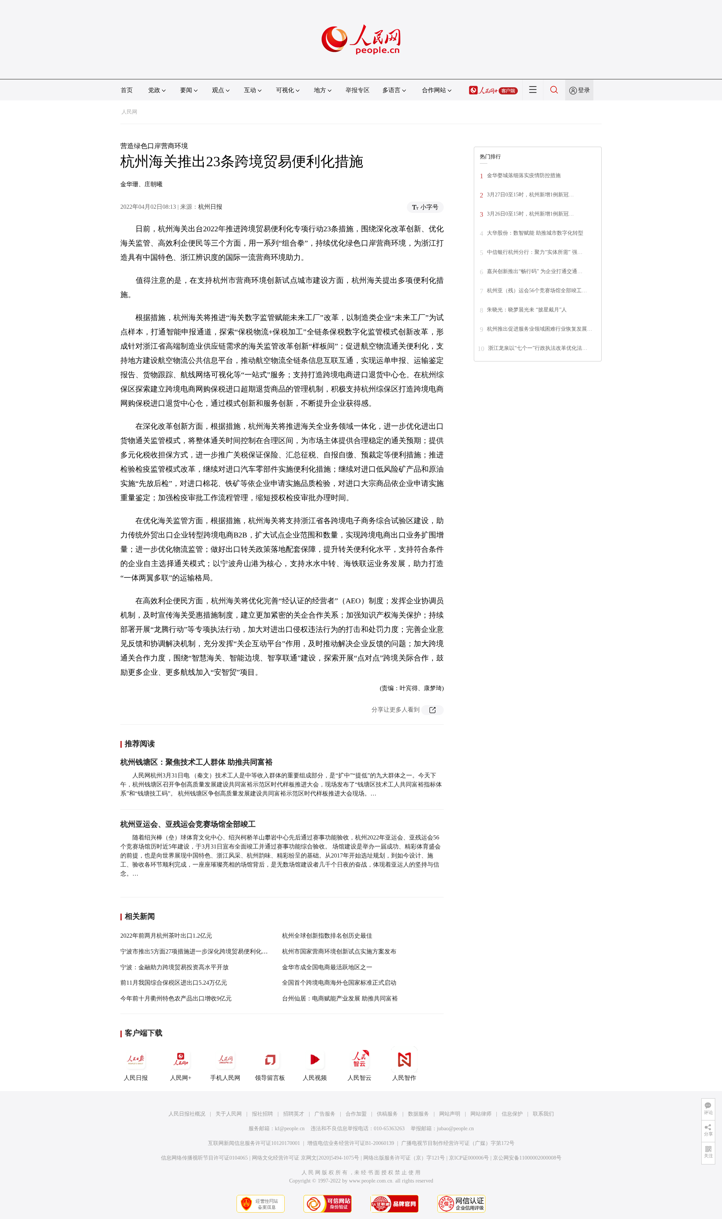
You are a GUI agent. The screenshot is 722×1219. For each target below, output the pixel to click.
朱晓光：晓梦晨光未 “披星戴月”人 (527, 310)
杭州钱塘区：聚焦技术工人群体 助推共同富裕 (196, 762)
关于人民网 (228, 1114)
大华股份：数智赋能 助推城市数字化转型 (535, 233)
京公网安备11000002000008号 (527, 1158)
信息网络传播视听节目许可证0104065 (204, 1158)
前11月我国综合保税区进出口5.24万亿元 (173, 982)
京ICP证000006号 (469, 1158)
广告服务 (324, 1114)
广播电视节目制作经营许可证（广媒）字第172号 (457, 1143)
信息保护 (512, 1114)
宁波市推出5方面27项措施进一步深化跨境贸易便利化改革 (197, 951)
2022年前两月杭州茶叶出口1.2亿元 (166, 935)
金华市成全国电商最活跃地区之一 (327, 967)
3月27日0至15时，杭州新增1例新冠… (530, 194)
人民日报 (136, 1078)
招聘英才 (293, 1114)
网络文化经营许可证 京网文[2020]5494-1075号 (305, 1158)
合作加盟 (356, 1114)
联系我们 (543, 1114)
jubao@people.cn (455, 1128)
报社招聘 (262, 1114)
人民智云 (359, 1078)
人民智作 (404, 1078)
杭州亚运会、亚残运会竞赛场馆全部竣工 (188, 824)
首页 (127, 90)
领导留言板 (270, 1078)
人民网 (129, 112)
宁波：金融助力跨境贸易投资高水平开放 (174, 967)
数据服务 (418, 1114)
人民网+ (180, 1078)
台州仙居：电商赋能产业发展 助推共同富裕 (340, 998)
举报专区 (358, 90)
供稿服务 (387, 1114)
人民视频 (315, 1078)
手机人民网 (225, 1078)
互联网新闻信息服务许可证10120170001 (254, 1143)
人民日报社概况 (186, 1114)
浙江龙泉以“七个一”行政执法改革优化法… (537, 348)
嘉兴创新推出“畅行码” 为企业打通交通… (534, 271)
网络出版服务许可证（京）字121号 (404, 1158)
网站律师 (480, 1114)
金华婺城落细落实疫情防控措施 (524, 175)
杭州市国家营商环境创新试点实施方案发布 (339, 951)
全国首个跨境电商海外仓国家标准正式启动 (339, 982)
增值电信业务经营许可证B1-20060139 (350, 1143)
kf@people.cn (290, 1128)
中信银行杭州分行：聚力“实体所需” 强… (534, 252)
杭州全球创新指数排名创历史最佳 (327, 935)
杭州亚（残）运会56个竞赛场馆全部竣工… (537, 290)
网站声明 (449, 1114)
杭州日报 (210, 206)
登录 (584, 90)
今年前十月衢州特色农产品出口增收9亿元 (176, 998)
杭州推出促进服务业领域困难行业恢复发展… (539, 329)
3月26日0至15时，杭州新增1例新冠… (530, 214)
